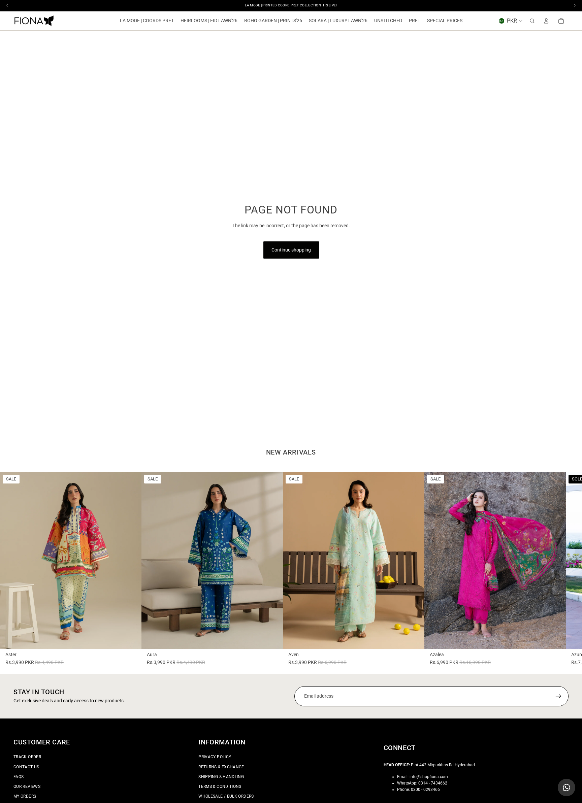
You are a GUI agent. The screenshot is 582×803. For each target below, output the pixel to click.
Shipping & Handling (221, 776)
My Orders (24, 796)
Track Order (27, 757)
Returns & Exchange (221, 766)
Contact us (26, 766)
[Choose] (131, 638)
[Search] (532, 20)
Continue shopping (291, 250)
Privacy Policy (214, 757)
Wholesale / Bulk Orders (226, 796)
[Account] (546, 20)
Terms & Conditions (219, 786)
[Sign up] (558, 696)
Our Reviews (26, 786)
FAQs (18, 776)
